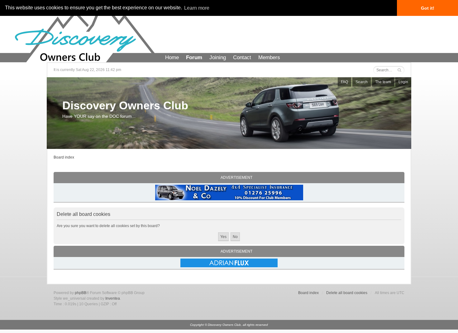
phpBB (80, 293)
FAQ (344, 82)
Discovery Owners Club (125, 105)
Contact (242, 57)
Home (172, 57)
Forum (194, 57)
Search (361, 82)
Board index (64, 157)
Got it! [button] (427, 8)
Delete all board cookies (346, 293)
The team (383, 82)
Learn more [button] (196, 8)
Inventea (112, 298)
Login (403, 82)
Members (269, 57)
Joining (217, 57)
